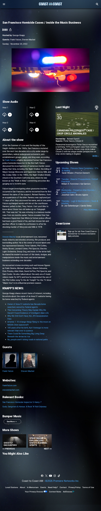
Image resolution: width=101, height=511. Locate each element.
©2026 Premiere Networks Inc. (62, 480)
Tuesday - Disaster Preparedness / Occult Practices (79, 180)
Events (43, 487)
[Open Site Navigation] (4, 4)
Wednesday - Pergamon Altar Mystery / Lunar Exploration (78, 191)
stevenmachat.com (10, 390)
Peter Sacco (69, 141)
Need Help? (53, 487)
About (22, 487)
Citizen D (79, 141)
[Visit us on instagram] (54, 475)
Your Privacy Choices (34, 492)
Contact (63, 487)
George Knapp (19, 35)
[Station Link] (50, 4)
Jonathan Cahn (67, 195)
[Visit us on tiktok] (58, 475)
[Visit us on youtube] (50, 475)
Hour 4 (32, 123)
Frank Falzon (15, 39)
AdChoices (67, 492)
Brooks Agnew (82, 195)
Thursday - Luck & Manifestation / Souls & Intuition (79, 202)
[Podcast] (97, 107)
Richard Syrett (73, 139)
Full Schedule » (91, 210)
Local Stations (11, 487)
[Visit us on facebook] (42, 475)
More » (96, 156)
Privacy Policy (74, 487)
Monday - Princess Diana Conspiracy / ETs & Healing (80, 169)
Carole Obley (86, 206)
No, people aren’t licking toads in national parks (27, 339)
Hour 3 (5, 123)
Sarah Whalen (67, 173)
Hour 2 (32, 107)
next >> (48, 449)
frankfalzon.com (9, 385)
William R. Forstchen (70, 184)
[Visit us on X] (46, 475)
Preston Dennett (82, 173)
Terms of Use (88, 487)
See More (11, 422)
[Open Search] (97, 4)
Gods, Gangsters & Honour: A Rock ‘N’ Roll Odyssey (24, 406)
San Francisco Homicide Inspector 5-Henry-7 (21, 402)
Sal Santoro (85, 184)
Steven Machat (28, 39)
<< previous (8, 449)
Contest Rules (55, 492)
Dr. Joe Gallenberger (70, 206)
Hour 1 (5, 107)
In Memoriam (33, 487)
